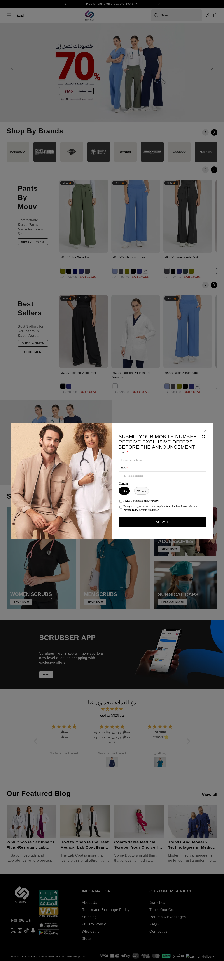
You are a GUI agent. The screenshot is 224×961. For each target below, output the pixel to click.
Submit (162, 522)
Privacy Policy (151, 500)
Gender (123, 483)
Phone (123, 467)
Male (124, 490)
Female (141, 490)
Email (123, 452)
